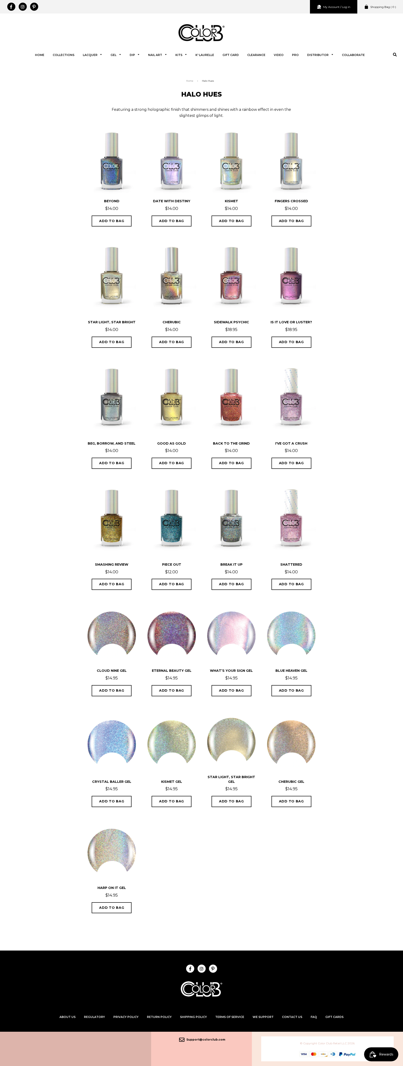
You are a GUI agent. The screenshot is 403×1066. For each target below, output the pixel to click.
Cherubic (172, 322)
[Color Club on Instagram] (22, 7)
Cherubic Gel (291, 782)
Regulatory (94, 1017)
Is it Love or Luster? (291, 322)
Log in (346, 7)
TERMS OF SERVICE (229, 1017)
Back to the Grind (231, 443)
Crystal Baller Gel (111, 782)
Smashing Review (111, 564)
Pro (295, 55)
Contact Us (292, 1017)
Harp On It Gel (111, 888)
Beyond (111, 201)
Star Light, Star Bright (111, 322)
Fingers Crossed (291, 201)
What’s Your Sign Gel (231, 671)
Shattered (291, 564)
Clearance (256, 55)
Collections (63, 55)
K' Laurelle (204, 55)
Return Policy (159, 1017)
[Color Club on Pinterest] (34, 7)
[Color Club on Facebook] (11, 7)
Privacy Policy (126, 1017)
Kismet (231, 201)
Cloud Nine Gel (112, 671)
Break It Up (231, 564)
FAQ (314, 1017)
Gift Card (230, 55)
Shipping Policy (193, 1017)
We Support (263, 1017)
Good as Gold (171, 443)
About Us (67, 1017)
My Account (331, 7)
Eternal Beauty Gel (171, 671)
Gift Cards (334, 1017)
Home (39, 55)
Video (279, 55)
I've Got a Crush (291, 443)
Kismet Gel (171, 782)
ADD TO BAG (111, 221)
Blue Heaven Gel (291, 671)
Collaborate (353, 55)
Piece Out (171, 564)
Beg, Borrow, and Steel (111, 443)
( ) (383, 7)
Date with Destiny (171, 201)
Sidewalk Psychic (231, 322)
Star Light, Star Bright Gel (231, 779)
